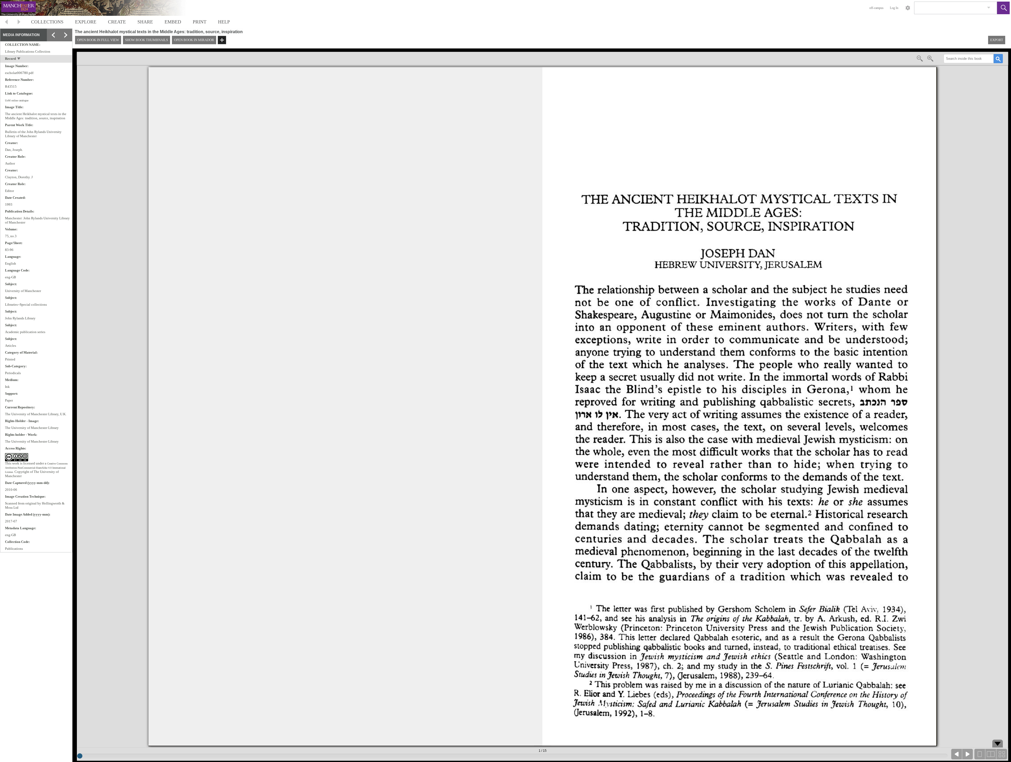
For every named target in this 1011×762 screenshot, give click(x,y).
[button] (1003, 8)
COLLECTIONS (47, 21)
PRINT (199, 21)
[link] (989, 8)
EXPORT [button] (996, 40)
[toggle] (19, 59)
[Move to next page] (19, 22)
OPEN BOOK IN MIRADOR (194, 40)
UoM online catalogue (16, 100)
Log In (894, 8)
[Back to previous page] (6, 22)
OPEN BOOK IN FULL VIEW (98, 40)
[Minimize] (53, 35)
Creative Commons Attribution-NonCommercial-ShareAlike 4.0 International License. (36, 467)
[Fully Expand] (66, 35)
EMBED (173, 21)
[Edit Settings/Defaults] (907, 8)
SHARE (145, 21)
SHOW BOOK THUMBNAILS (146, 40)
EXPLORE (85, 21)
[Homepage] (99, 8)
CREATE (117, 21)
